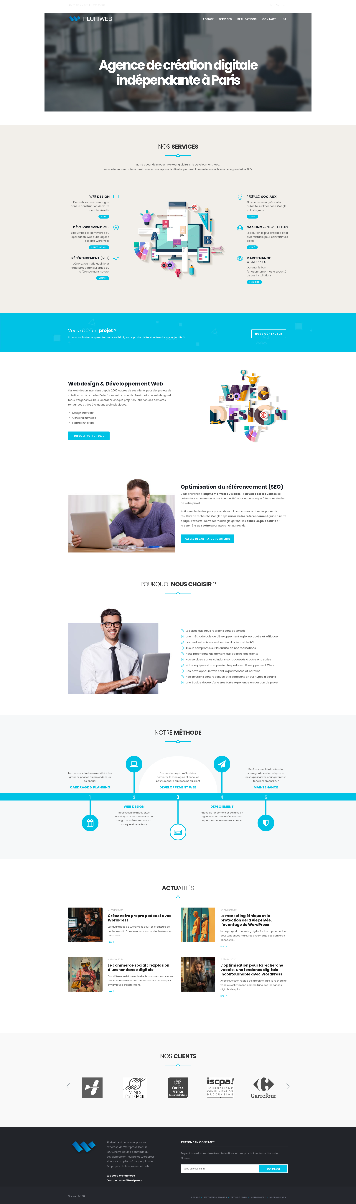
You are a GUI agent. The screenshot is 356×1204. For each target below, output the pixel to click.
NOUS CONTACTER (268, 333)
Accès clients (277, 1197)
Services (225, 19)
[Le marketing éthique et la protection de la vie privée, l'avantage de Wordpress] (198, 925)
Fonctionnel (99, 247)
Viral (252, 216)
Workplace (99, 5)
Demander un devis (79, 5)
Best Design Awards (215, 1197)
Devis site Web (239, 1197)
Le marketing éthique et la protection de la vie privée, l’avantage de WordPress (246, 920)
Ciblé (252, 247)
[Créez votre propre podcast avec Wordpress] (85, 925)
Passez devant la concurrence (207, 538)
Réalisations (247, 19)
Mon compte (258, 1197)
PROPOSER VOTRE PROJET (89, 435)
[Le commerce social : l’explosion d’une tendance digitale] (85, 974)
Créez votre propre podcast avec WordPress (140, 918)
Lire (110, 942)
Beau (104, 216)
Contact (269, 19)
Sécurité (254, 282)
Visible (103, 278)
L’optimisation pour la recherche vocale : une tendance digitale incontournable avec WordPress (251, 970)
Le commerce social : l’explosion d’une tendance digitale (138, 967)
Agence (208, 19)
